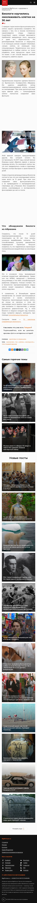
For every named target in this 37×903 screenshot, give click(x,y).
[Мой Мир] (15, 350)
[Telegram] (27, 350)
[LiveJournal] (20, 350)
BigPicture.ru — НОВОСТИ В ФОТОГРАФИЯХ (16, 878)
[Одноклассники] (12, 350)
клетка (21, 342)
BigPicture (13, 8)
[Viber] (22, 350)
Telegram (27, 327)
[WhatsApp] (25, 350)
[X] (17, 350)
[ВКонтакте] (10, 350)
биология (10, 342)
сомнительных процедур (18, 315)
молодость (29, 342)
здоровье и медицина (17, 339)
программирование (9, 344)
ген (16, 342)
